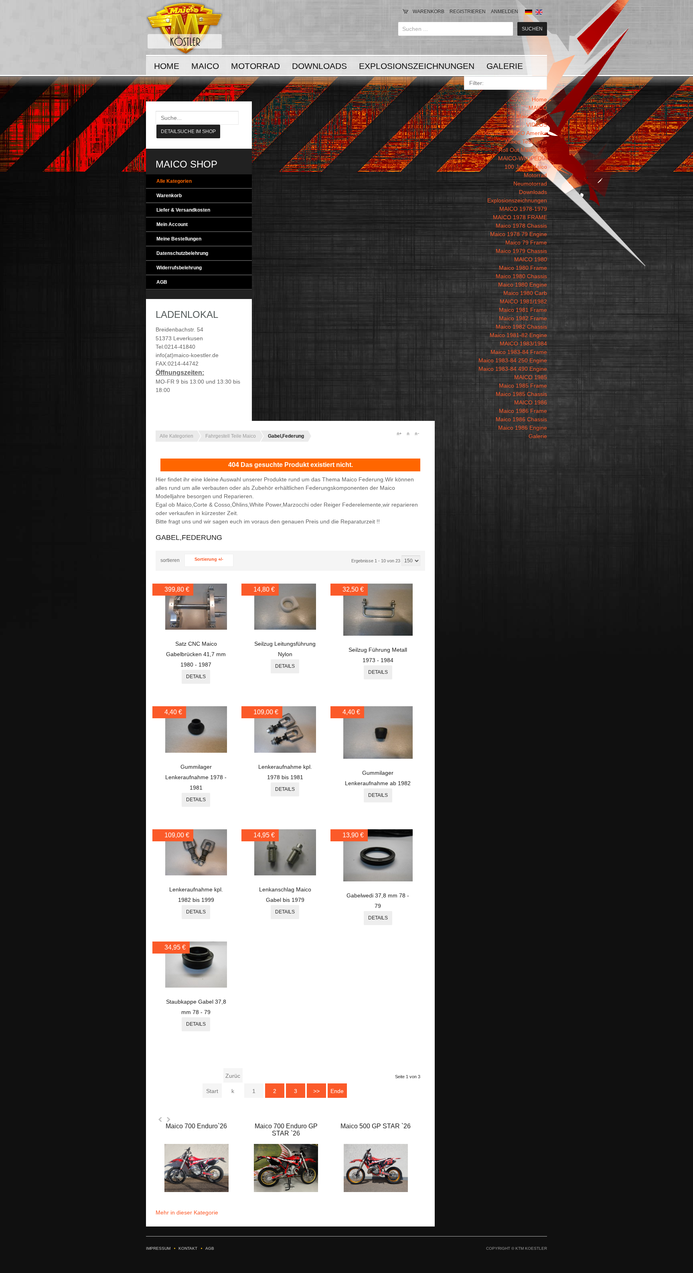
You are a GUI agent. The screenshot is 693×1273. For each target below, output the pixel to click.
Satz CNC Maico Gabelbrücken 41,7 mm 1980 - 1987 (196, 654)
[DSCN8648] (285, 751)
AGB (161, 282)
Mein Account (172, 224)
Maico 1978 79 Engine (518, 234)
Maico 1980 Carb (525, 293)
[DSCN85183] (196, 751)
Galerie (504, 66)
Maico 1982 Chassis (521, 326)
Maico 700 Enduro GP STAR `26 (286, 1130)
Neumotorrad (530, 183)
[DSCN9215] (378, 633)
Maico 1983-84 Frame (518, 352)
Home (166, 66)
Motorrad (255, 66)
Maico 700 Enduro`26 (196, 1126)
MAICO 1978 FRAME (520, 217)
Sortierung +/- (209, 559)
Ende (337, 1091)
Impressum (158, 1248)
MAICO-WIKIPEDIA (522, 158)
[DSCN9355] (196, 627)
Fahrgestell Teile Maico (230, 436)
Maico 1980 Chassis (521, 276)
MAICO (205, 66)
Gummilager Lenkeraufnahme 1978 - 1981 (196, 777)
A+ (399, 433)
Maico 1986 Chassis (521, 419)
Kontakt (187, 1248)
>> (316, 1091)
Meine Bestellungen (178, 239)
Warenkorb (428, 11)
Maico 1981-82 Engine (518, 335)
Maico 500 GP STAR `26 (375, 1126)
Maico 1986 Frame (523, 411)
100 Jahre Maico (526, 167)
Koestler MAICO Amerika (515, 133)
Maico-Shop (532, 116)
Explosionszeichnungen (416, 66)
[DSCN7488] (285, 873)
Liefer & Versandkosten (183, 210)
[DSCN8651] (196, 873)
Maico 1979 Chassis (521, 251)
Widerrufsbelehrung (179, 268)
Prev (160, 1119)
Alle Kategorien (174, 181)
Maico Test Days (526, 141)
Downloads (319, 66)
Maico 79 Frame (526, 242)
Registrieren (468, 11)
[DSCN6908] (378, 879)
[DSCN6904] (196, 985)
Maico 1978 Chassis (521, 225)
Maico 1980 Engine (522, 284)
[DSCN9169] (285, 627)
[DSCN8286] (378, 757)
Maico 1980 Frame (523, 268)
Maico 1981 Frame (523, 310)
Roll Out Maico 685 (522, 150)
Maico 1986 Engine (522, 427)
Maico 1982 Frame (523, 318)
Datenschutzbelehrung (182, 253)
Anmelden (504, 11)
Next (168, 1119)
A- (416, 433)
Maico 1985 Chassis (521, 394)
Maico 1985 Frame (523, 385)
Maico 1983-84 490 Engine (512, 369)
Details (196, 676)
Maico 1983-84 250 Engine (512, 360)
